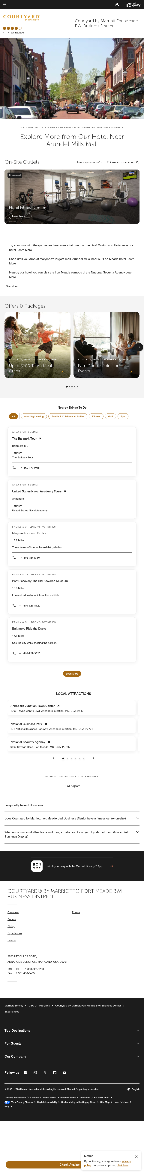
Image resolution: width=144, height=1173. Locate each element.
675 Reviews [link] (17, 32)
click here (122, 1165)
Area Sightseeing (34, 416)
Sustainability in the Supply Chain (78, 1102)
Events (12, 940)
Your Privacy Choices (21, 1102)
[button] (117, 5)
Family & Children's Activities (68, 416)
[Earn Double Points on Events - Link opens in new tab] (107, 345)
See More (12, 286)
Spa (123, 416)
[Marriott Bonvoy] (131, 4)
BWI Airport (72, 786)
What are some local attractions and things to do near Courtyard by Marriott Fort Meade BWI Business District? (66, 834)
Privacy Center (101, 1097)
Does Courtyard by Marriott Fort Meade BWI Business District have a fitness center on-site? (65, 818)
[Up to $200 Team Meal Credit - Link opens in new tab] (37, 345)
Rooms (12, 919)
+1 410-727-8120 (29, 605)
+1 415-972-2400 (29, 468)
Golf (110, 416)
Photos (76, 912)
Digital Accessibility (47, 1102)
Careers (34, 1097)
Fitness (96, 416)
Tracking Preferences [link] (15, 1097)
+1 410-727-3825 (29, 653)
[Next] (139, 347)
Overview (13, 912)
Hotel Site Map (121, 1102)
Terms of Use (49, 1097)
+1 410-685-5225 (29, 557)
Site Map (105, 1102)
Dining (11, 926)
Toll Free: (26, 969)
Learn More (19, 216)
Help (6, 1106)
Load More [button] (72, 673)
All (13, 416)
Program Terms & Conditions (75, 1097)
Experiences (15, 933)
